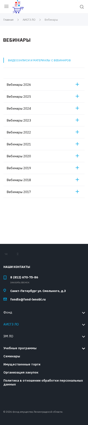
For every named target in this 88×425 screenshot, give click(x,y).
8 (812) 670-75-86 (24, 277)
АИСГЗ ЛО (11, 324)
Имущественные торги (21, 364)
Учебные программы (20, 348)
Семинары (11, 356)
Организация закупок (20, 372)
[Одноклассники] (19, 255)
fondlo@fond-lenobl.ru (28, 299)
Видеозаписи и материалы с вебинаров (39, 60)
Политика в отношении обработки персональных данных (43, 382)
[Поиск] (82, 7)
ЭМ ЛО (8, 336)
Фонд (7, 312)
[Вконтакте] (8, 255)
